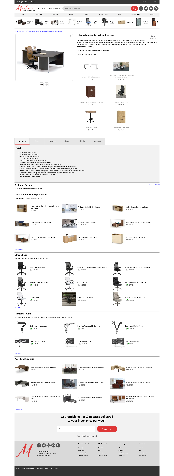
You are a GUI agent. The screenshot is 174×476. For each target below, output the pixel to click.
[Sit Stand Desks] (72, 26)
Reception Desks (135, 14)
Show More (19, 249)
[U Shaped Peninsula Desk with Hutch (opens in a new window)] (117, 389)
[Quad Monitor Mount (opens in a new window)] (69, 347)
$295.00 (131, 285)
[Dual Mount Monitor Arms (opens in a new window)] (117, 334)
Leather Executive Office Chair (135, 297)
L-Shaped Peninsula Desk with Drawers (43, 367)
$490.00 (35, 285)
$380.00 (131, 270)
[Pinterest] (44, 445)
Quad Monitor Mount (85, 341)
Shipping (82, 141)
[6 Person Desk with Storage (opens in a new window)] (69, 227)
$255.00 (83, 329)
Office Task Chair (83, 282)
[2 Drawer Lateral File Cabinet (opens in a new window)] (117, 244)
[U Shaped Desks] (22, 26)
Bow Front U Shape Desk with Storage (138, 222)
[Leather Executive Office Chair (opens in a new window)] (117, 305)
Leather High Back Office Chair (121, 102)
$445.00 (131, 300)
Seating (71, 14)
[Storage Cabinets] (138, 26)
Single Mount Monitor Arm (38, 326)
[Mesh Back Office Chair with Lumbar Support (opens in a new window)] (69, 275)
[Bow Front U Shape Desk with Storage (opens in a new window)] (117, 227)
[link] (156, 8)
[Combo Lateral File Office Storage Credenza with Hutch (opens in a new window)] (22, 212)
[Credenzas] (122, 26)
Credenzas (130, 22)
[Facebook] (39, 445)
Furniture (21, 31)
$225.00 (35, 270)
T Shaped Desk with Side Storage (89, 207)
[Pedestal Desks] (55, 26)
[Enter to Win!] (146, 10)
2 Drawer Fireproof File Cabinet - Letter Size (91, 102)
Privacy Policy (48, 468)
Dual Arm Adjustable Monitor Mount (89, 326)
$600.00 (36, 344)
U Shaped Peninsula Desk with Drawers (91, 367)
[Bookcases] (155, 26)
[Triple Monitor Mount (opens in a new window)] (22, 346)
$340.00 (131, 329)
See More (19, 353)
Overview (22, 141)
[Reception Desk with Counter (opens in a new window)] (69, 243)
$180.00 (35, 329)
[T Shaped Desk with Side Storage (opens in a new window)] (69, 212)
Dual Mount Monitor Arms (134, 326)
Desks (22, 14)
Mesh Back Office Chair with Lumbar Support (92, 267)
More (78, 134)
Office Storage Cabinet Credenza (137, 207)
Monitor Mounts (22, 314)
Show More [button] (18, 308)
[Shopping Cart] (156, 8)
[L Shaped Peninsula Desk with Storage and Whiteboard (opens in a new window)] (117, 403)
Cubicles (151, 14)
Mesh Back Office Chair (37, 267)
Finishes (67, 141)
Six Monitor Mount (132, 341)
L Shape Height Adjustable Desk (91, 77)
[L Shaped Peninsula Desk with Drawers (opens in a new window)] (69, 388)
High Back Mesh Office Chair (39, 282)
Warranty (97, 141)
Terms (55, 468)
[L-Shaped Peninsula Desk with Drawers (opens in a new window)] (22, 374)
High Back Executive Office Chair (136, 282)
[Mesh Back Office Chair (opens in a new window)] (21, 275)
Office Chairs (54, 14)
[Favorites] (151, 10)
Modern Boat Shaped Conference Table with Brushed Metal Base (121, 76)
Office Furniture (30, 31)
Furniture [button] (41, 8)
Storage (87, 14)
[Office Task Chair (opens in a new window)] (69, 290)
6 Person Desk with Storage (87, 222)
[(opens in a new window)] (152, 36)
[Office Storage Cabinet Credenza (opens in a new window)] (117, 212)
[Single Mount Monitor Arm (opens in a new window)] (21, 334)
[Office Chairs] (88, 26)
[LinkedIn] (58, 445)
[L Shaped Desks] (39, 26)
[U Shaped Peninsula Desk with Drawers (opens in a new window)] (69, 373)
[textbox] (76, 429)
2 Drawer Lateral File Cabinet (136, 237)
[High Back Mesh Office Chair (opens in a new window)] (21, 290)
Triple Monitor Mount (38, 341)
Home (16, 31)
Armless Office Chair (36, 297)
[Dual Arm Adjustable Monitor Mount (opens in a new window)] (69, 334)
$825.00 (83, 285)
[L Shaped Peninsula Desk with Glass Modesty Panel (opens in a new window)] (22, 402)
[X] (48, 445)
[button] (134, 8)
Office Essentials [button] (54, 8)
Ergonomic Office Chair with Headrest (137, 267)
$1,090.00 (85, 344)
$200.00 (83, 300)
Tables (119, 14)
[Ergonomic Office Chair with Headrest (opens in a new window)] (117, 275)
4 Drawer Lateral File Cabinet (121, 127)
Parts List (52, 141)
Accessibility (39, 468)
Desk (37, 31)
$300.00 (83, 270)
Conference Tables (103, 14)
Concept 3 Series (152, 38)
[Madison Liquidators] (26, 10)
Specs (37, 141)
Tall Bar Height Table (91, 127)
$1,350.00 (132, 344)
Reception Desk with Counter (87, 237)
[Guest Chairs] (105, 26)
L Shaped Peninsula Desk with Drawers (51, 31)
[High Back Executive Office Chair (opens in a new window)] (117, 290)
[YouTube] (53, 445)
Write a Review (154, 185)
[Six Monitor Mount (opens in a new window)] (117, 347)
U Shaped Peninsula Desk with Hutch (138, 382)
